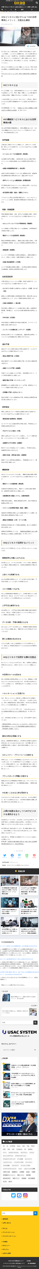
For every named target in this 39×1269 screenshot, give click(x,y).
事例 (18, 865)
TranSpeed (19, 1149)
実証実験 (28, 1175)
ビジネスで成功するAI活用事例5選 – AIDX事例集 (14, 946)
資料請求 (5, 1219)
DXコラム (6, 1249)
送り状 (4, 1181)
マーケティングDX (25, 1165)
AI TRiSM (12, 1146)
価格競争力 (14, 1172)
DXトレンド (14, 862)
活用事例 (24, 1178)
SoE (9, 1149)
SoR (13, 1149)
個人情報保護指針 (32, 1263)
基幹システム (20, 1175)
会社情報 (29, 1260)
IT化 (28, 1146)
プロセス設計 (6, 1165)
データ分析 (20, 1159)
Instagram (25, 1198)
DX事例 (5, 1241)
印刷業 (33, 1172)
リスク (20, 1168)
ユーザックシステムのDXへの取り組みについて (14, 1263)
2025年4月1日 (33, 946)
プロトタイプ (15, 1165)
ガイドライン (24, 1152)
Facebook (19, 1198)
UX (25, 1149)
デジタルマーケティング (9, 1159)
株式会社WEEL (7, 1178)
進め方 (10, 1181)
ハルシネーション (7, 1162)
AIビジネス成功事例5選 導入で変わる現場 (12, 959)
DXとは (5, 1228)
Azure (18, 1146)
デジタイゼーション (9, 1232)
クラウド (32, 1152)
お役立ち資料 (7, 1253)
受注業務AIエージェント (9, 1175)
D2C (23, 1146)
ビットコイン (29, 1162)
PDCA (32, 1146)
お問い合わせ (7, 1223)
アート (4, 1152)
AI (23, 865)
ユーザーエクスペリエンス (9, 1168)
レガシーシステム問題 (29, 1168)
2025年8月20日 (17, 974)
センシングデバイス (8, 1155)
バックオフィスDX (18, 1162)
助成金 (28, 1172)
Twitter (13, 1198)
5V (4, 1146)
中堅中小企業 (6, 1172)
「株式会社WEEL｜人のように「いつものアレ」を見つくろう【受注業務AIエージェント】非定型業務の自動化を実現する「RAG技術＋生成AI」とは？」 (19, 726)
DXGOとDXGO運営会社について (15, 1260)
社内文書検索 (31, 1178)
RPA (4, 1149)
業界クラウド (16, 1178)
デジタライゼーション (20, 1155)
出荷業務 (22, 1172)
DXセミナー (6, 1245)
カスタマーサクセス (14, 1152)
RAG (27, 865)
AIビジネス (11, 865)
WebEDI (30, 1149)
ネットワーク (28, 1159)
